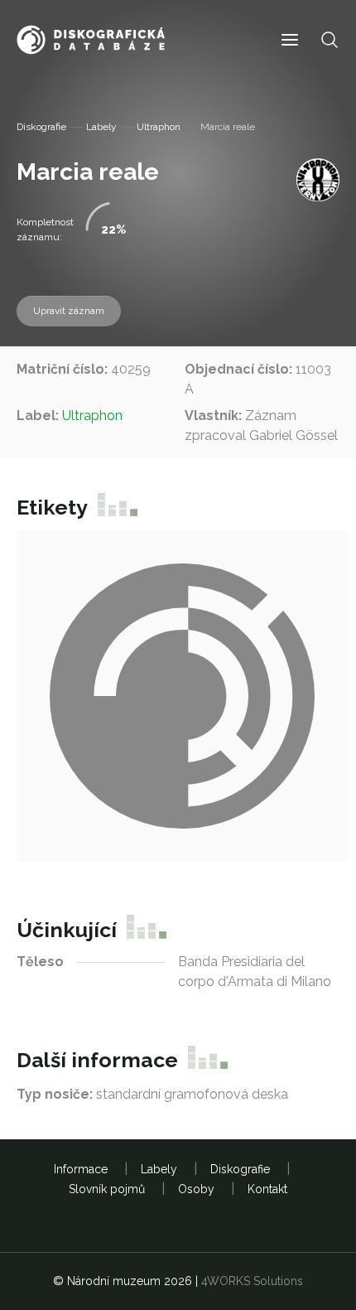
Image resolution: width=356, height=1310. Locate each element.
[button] (290, 40)
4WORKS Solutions (252, 1281)
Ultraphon (158, 127)
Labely (101, 127)
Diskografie (41, 127)
